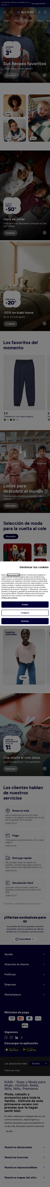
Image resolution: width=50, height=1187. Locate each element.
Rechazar (25, 621)
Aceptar (25, 605)
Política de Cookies (9, 598)
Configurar (25, 613)
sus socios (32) (13, 575)
